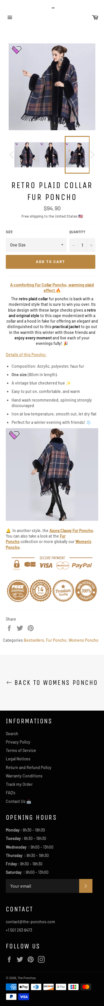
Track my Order (19, 784)
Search (12, 733)
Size (9, 232)
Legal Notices (18, 758)
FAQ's (10, 792)
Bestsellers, (34, 640)
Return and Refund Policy (28, 767)
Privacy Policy (18, 742)
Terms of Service (21, 750)
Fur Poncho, (57, 640)
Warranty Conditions (24, 775)
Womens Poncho (83, 640)
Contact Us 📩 (18, 801)
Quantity (77, 232)
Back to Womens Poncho (55, 682)
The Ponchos (27, 978)
